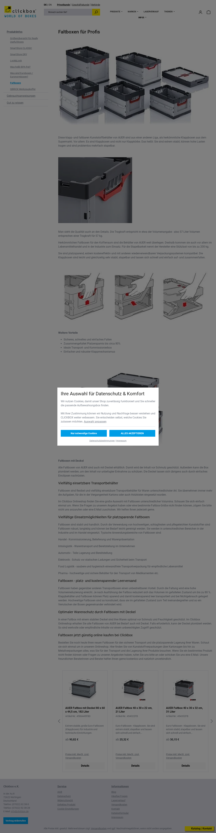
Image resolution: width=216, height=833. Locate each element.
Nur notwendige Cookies (84, 433)
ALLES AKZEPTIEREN (132, 433)
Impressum (121, 441)
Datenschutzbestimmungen (102, 441)
